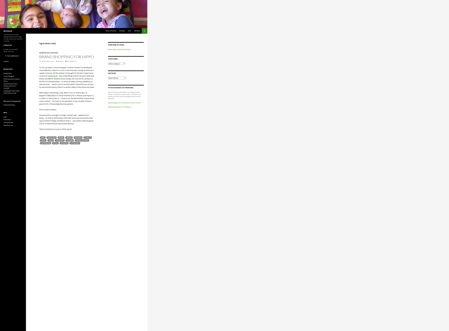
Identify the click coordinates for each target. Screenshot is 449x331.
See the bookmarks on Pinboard (120, 107)
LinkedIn (6, 61)
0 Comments (71, 61)
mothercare (45, 143)
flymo (43, 140)
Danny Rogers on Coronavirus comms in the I (124, 103)
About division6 (111, 31)
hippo (51, 140)
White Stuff (52, 76)
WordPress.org (8, 125)
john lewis (60, 140)
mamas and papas (82, 140)
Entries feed (7, 120)
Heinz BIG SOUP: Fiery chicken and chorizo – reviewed (11, 86)
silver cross (75, 143)
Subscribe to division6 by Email (119, 49)
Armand (60, 61)
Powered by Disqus (9, 105)
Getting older (8, 73)
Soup (129, 31)
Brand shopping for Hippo (66, 56)
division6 (8, 31)
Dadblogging (44, 53)
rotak (55, 143)
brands (69, 137)
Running (122, 31)
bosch (61, 137)
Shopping (54, 53)
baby (43, 137)
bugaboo (78, 137)
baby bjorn (52, 137)
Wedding (137, 31)
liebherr (70, 140)
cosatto (88, 137)
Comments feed (8, 122)
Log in (5, 117)
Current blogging (9, 76)
